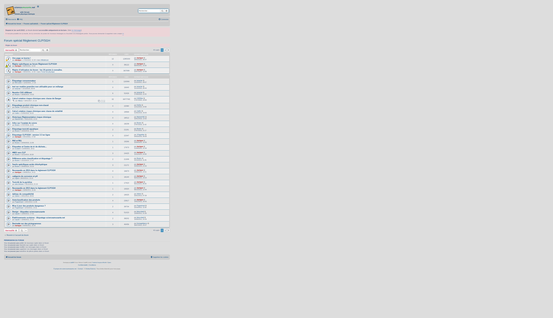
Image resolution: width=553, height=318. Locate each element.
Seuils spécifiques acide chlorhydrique (29, 164)
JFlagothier (141, 134)
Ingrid (17, 178)
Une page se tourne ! (21, 58)
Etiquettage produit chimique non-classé (30, 105)
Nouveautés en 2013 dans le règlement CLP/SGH (33, 188)
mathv (17, 113)
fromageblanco (142, 223)
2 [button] (165, 50)
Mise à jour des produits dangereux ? (29, 206)
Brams (17, 94)
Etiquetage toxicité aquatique (25, 129)
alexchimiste (19, 184)
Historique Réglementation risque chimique (31, 117)
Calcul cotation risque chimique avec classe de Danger (36, 98)
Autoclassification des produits (26, 200)
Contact (80, 269)
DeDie (17, 107)
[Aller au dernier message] (144, 58)
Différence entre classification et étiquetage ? (32, 158)
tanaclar (139, 80)
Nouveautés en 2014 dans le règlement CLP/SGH (33, 170)
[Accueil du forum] (21, 10)
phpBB (72, 262)
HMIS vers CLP (19, 152)
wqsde (17, 214)
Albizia (20, 101)
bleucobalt (140, 211)
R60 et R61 (17, 141)
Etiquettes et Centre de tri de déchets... (29, 147)
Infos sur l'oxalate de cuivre (24, 123)
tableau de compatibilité (23, 194)
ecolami (17, 148)
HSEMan (140, 98)
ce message (76, 30)
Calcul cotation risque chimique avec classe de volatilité (37, 111)
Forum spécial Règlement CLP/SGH (27, 40)
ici (123, 33)
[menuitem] (20, 19)
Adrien (17, 196)
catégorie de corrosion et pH (25, 176)
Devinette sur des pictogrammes (26, 223)
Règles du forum (11, 45)
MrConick (18, 83)
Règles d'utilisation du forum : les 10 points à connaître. (37, 70)
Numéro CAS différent (22, 92)
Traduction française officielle (99, 262)
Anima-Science (91, 269)
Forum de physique (48, 72)
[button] (168, 50)
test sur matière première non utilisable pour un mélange (37, 87)
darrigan (18, 60)
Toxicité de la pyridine (22, 182)
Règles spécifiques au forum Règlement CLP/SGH (34, 64)
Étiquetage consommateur (24, 81)
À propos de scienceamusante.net (65, 269)
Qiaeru (109, 262)
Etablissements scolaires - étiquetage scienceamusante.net (38, 218)
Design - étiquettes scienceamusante (28, 212)
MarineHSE (19, 119)
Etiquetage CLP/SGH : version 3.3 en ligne (31, 135)
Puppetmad (19, 202)
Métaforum (45, 60)
